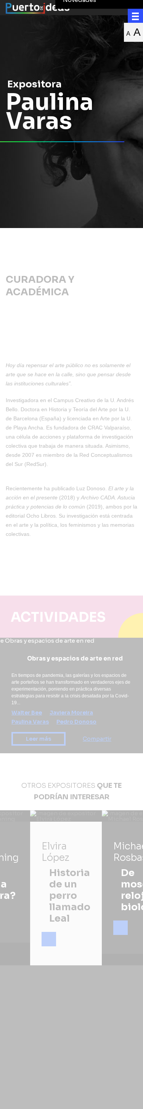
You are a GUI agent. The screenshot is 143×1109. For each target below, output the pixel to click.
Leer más (38, 738)
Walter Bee (26, 712)
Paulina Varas (30, 721)
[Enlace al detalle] (49, 939)
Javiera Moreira (71, 712)
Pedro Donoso (76, 721)
